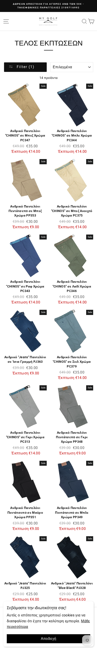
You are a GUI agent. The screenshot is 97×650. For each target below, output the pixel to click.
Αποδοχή (48, 638)
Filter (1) (25, 67)
